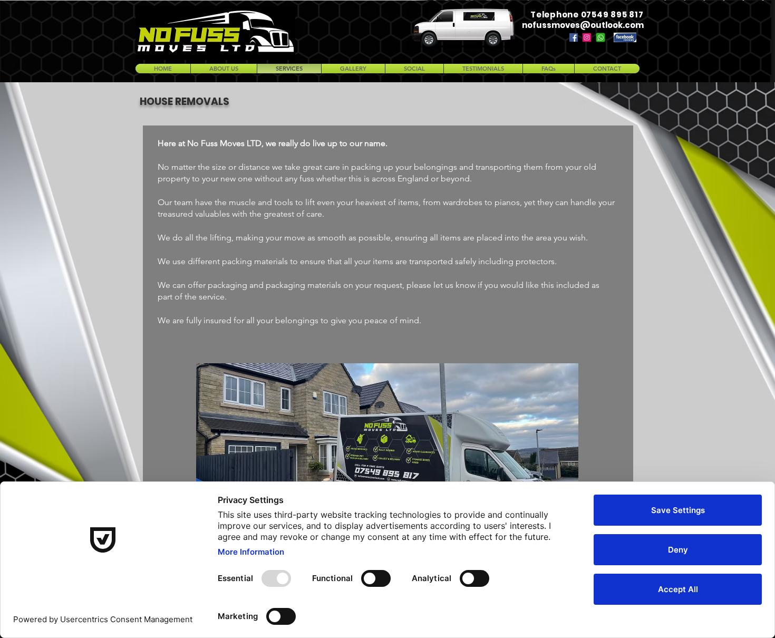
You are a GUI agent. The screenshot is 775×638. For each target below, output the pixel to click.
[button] (387, 436)
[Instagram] (587, 37)
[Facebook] (573, 37)
